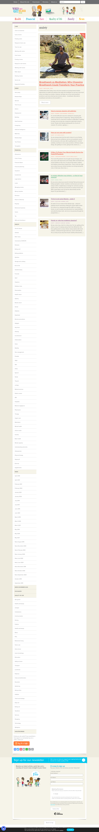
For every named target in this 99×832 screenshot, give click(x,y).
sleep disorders (63, 113)
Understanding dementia (21, 447)
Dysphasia (17, 315)
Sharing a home (19, 76)
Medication (17, 422)
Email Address (54, 773)
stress (51, 88)
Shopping (17, 719)
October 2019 (18, 579)
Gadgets (17, 323)
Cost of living (18, 158)
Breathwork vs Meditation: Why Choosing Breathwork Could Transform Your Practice (61, 83)
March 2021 (18, 525)
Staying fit (17, 459)
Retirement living (19, 641)
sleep (67, 201)
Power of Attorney (19, 199)
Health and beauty (19, 603)
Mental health (18, 426)
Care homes (18, 55)
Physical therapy (19, 455)
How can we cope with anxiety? (61, 132)
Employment (18, 113)
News (81, 18)
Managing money (19, 187)
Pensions (17, 195)
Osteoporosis (18, 451)
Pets (16, 636)
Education (17, 682)
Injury (16, 344)
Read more (45, 102)
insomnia (57, 113)
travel (60, 179)
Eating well (17, 249)
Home (15, 2)
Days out (17, 702)
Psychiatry (18, 591)
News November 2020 (21, 587)
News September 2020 (21, 575)
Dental (16, 307)
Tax (15, 216)
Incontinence (18, 335)
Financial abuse (19, 162)
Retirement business (20, 208)
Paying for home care (20, 43)
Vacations (17, 711)
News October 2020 (20, 570)
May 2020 (17, 533)
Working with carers (20, 51)
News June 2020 (19, 562)
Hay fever (17, 327)
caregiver (57, 223)
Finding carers (18, 39)
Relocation (17, 657)
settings (61, 830)
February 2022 (18, 488)
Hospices (17, 282)
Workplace (17, 727)
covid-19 (68, 156)
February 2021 (18, 484)
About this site (24, 2)
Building (17, 117)
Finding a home (19, 59)
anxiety (41, 88)
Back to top (49, 823)
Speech (17, 373)
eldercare (62, 223)
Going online (18, 690)
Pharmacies (18, 410)
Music (16, 632)
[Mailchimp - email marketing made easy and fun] (58, 815)
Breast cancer (18, 302)
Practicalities (18, 290)
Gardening (17, 686)
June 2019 (17, 509)
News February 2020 (20, 550)
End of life (17, 265)
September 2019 (19, 583)
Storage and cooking (20, 261)
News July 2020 (19, 558)
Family (71, 18)
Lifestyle (17, 608)
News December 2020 (20, 546)
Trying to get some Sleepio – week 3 (63, 199)
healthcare (58, 201)
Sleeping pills (71, 113)
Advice (16, 109)
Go (83, 2)
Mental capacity (19, 443)
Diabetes (17, 311)
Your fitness (18, 142)
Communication (19, 616)
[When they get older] (19, 13)
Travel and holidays (19, 698)
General (17, 100)
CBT (56, 135)
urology (17, 385)
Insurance (17, 171)
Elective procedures (20, 319)
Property (17, 203)
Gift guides (17, 599)
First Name (53, 777)
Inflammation (18, 340)
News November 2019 (20, 566)
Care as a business (19, 30)
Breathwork (46, 88)
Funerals (17, 274)
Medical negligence (20, 406)
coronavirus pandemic (60, 156)
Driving (16, 620)
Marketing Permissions (57, 789)
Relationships (18, 96)
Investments (18, 175)
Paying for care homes (20, 63)
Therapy (17, 414)
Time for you (18, 105)
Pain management (19, 352)
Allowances (18, 154)
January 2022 (18, 496)
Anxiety (17, 434)
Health (18, 18)
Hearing (17, 331)
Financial (30, 18)
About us (54, 2)
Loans (16, 183)
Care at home (18, 34)
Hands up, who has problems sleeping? (64, 220)
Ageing (16, 298)
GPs (16, 397)
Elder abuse (18, 72)
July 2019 (17, 500)
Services (17, 715)
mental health (60, 135)
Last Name (53, 782)
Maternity (17, 133)
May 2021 (17, 537)
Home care (17, 645)
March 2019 (18, 517)
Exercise (17, 463)
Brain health (18, 439)
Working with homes (20, 67)
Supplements (18, 467)
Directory (45, 2)
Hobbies (17, 694)
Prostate (17, 356)
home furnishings (19, 653)
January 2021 (18, 492)
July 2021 (17, 504)
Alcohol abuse (18, 228)
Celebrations (18, 612)
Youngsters (17, 146)
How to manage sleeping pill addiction (63, 111)
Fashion (17, 624)
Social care (17, 80)
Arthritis (17, 232)
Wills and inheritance (20, 220)
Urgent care (18, 418)
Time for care (18, 47)
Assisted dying (18, 269)
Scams (16, 212)
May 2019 (17, 529)
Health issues (18, 294)
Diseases (17, 245)
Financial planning (19, 166)
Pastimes (17, 674)
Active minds (18, 430)
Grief (16, 278)
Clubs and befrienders (20, 678)
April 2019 (17, 476)
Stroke (16, 377)
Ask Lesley (17, 92)
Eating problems (19, 253)
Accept (70, 829)
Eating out (17, 707)
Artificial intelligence (20, 129)
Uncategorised (19, 731)
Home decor (18, 649)
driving (57, 179)
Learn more (52, 804)
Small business (18, 121)
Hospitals (17, 401)
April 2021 (17, 480)
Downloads (36, 2)
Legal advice (18, 179)
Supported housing (19, 84)
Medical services (19, 389)
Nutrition (17, 257)
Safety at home (18, 661)
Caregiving (17, 125)
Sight (16, 360)
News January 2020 (20, 554)
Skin (16, 364)
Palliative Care (18, 286)
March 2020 (18, 521)
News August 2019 (19, 542)
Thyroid (17, 381)
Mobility (17, 348)
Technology (18, 723)
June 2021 (17, 513)
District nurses (18, 393)
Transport (17, 665)
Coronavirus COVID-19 (20, 241)
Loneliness (17, 669)
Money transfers (19, 191)
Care (42, 18)
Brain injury (18, 236)
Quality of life (55, 18)
